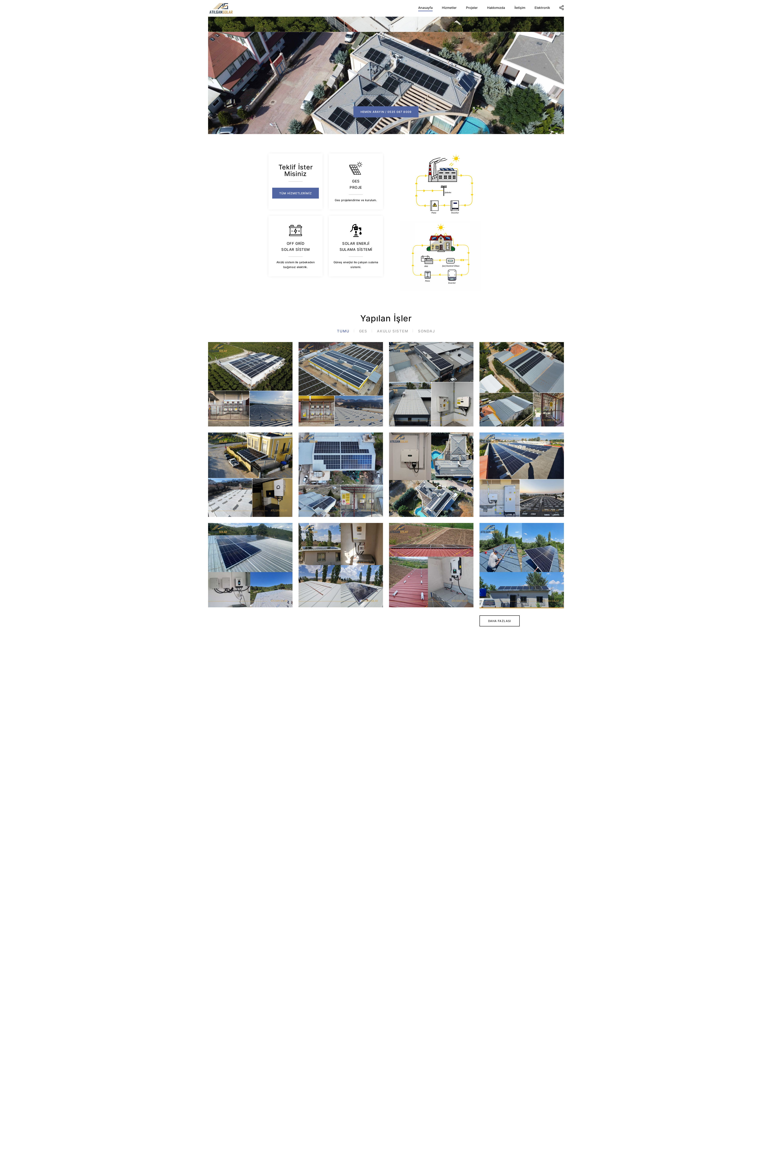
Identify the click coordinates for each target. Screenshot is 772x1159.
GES (363, 331)
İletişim (519, 8)
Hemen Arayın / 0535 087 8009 (385, 96)
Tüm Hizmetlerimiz (295, 193)
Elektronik (542, 8)
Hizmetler (449, 8)
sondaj (426, 331)
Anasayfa (425, 8)
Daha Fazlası (499, 621)
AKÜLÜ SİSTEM (392, 331)
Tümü (343, 331)
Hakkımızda (496, 8)
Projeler (472, 8)
